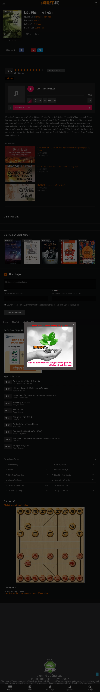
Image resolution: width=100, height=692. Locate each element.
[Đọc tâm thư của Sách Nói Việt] (50, 366)
